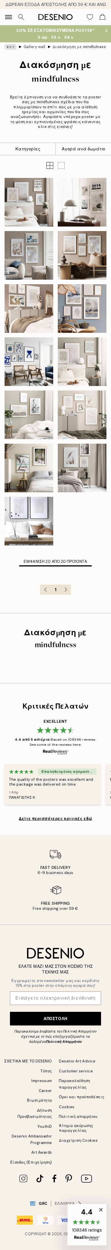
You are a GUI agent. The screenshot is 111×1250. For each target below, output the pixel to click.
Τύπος (46, 1071)
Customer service (76, 1071)
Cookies (67, 1106)
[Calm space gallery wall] (29, 202)
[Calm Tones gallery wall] (82, 361)
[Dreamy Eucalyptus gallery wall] (29, 415)
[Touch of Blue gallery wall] (29, 255)
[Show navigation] (8, 17)
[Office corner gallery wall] (82, 202)
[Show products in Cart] (102, 17)
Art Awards (41, 1152)
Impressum (41, 1080)
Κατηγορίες (27, 149)
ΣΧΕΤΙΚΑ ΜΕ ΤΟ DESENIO (28, 1061)
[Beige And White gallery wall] (82, 415)
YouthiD (45, 1126)
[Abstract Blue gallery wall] (82, 308)
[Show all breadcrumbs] (11, 47)
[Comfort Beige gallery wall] (82, 255)
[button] (61, 165)
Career (45, 1090)
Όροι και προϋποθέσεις (81, 1097)
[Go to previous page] (45, 590)
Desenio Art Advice (77, 1061)
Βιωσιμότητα (39, 1100)
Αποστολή (55, 1018)
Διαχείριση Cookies (78, 1140)
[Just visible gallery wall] (29, 521)
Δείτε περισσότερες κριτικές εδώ (55, 818)
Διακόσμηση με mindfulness (79, 46)
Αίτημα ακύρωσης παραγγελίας (76, 1128)
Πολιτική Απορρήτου (64, 1041)
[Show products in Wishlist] (90, 17)
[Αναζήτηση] (21, 17)
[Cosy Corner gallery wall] (29, 308)
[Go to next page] (66, 590)
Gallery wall (35, 46)
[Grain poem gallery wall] (82, 468)
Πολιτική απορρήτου (78, 1116)
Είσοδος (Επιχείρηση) (31, 1162)
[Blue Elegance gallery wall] (29, 361)
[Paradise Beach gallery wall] (29, 468)
